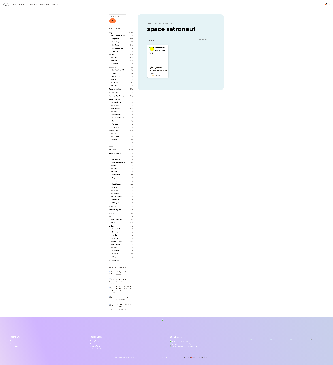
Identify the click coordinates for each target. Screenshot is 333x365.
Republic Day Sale (115, 210)
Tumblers (115, 64)
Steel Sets (115, 82)
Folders (114, 171)
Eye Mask (115, 238)
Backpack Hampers (118, 35)
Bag (110, 33)
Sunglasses (115, 251)
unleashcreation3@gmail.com (187, 344)
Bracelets (115, 232)
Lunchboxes (113, 146)
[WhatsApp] (170, 357)
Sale (113, 222)
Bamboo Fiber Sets (118, 70)
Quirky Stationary (115, 153)
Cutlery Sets (116, 76)
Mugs (114, 79)
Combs (114, 235)
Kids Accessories (114, 99)
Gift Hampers (113, 92)
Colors (114, 156)
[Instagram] (163, 357)
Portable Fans (116, 115)
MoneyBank (116, 108)
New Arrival (112, 150)
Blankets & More (117, 229)
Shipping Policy (44, 4)
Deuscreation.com (212, 357)
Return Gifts (113, 213)
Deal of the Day (117, 219)
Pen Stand (115, 187)
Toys (113, 143)
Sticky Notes (116, 200)
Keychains (115, 105)
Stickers (114, 121)
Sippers (114, 60)
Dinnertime (112, 67)
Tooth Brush (116, 127)
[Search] (112, 20)
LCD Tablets (116, 136)
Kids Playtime (113, 130)
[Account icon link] (329, 4)
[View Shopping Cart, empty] (325, 4)
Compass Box (116, 159)
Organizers (115, 178)
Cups (114, 73)
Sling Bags (115, 51)
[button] (26, 4)
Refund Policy (34, 4)
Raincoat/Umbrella (118, 118)
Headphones (116, 244)
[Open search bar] (321, 4)
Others (114, 111)
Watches (115, 257)
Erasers (114, 168)
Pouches (115, 190)
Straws (114, 85)
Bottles (111, 55)
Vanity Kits (115, 254)
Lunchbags (115, 45)
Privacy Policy (94, 341)
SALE (110, 217)
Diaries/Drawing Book (119, 162)
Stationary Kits (117, 196)
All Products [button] (22, 4)
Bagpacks (115, 39)
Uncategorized (114, 260)
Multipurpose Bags (118, 48)
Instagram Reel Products (117, 96)
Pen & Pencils (116, 184)
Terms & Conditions (96, 348)
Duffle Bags (116, 42)
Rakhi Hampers (114, 206)
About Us (13, 343)
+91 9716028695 (183, 341)
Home (14, 4)
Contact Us (55, 4)
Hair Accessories (117, 241)
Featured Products (115, 89)
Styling (111, 226)
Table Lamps (116, 124)
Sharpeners (116, 193)
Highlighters (116, 175)
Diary (114, 165)
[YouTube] (166, 357)
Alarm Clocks (116, 102)
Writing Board (116, 203)
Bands (114, 133)
